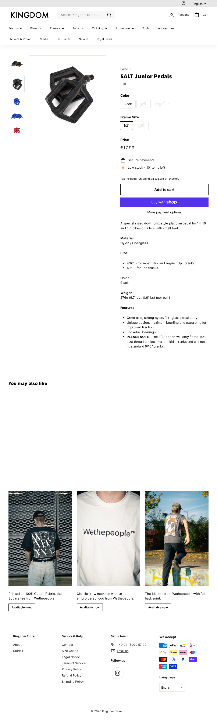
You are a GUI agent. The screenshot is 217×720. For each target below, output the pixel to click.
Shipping (144, 178)
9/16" (141, 125)
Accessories (166, 28)
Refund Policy (71, 675)
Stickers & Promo (19, 39)
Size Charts (70, 651)
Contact (67, 644)
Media (44, 39)
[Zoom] (67, 94)
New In (83, 39)
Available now (90, 607)
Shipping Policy (73, 681)
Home (124, 69)
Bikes (34, 28)
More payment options (164, 212)
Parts (76, 28)
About (17, 644)
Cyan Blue (161, 104)
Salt (123, 84)
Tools (146, 28)
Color (125, 95)
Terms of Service (74, 663)
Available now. (22, 607)
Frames (55, 28)
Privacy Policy (72, 669)
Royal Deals (104, 39)
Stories (18, 651)
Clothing (98, 28)
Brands (13, 28)
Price (124, 140)
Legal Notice (71, 657)
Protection (123, 28)
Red (143, 104)
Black (128, 104)
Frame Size (129, 117)
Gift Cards (63, 39)
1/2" (126, 125)
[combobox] (86, 15)
